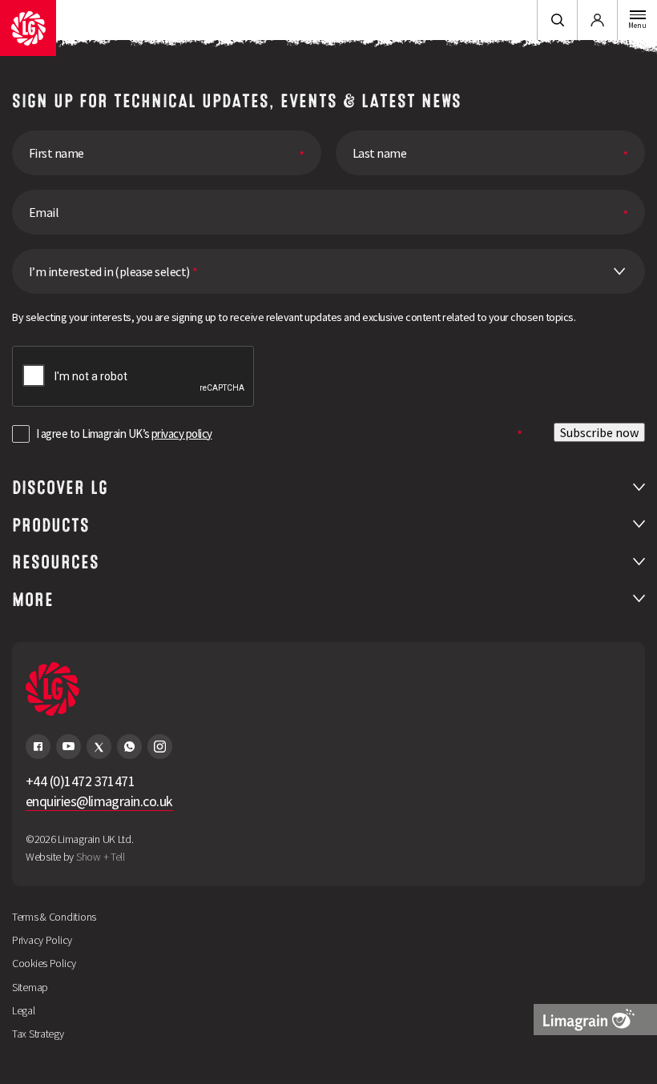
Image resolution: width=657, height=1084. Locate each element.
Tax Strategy (38, 1033)
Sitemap (30, 987)
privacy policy (181, 433)
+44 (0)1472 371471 (80, 781)
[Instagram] (159, 746)
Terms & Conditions (54, 916)
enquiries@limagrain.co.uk (99, 801)
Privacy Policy (42, 940)
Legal (23, 1010)
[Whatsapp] (129, 746)
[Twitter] (99, 746)
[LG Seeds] (28, 28)
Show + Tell (100, 856)
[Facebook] (38, 746)
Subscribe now (599, 432)
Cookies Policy (44, 963)
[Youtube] (68, 746)
